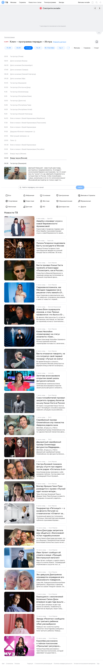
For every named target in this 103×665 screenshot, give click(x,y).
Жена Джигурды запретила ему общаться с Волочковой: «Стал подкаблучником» (50, 533)
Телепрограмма (9, 37)
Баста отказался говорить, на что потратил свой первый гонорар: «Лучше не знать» (50, 356)
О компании (9, 663)
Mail (3, 663)
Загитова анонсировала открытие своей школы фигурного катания (48, 378)
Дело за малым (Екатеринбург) (21, 65)
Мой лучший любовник (18, 136)
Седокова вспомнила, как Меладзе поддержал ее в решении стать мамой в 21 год (49, 290)
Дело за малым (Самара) (19, 70)
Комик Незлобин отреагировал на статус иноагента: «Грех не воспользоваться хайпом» (50, 334)
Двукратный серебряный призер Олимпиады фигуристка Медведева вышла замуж (48, 445)
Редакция (30, 663)
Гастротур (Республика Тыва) (20, 105)
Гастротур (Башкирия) (18, 83)
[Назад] (95, 8)
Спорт (96, 48)
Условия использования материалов (84, 663)
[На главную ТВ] (6, 2)
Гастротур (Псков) (16, 56)
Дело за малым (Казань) (18, 61)
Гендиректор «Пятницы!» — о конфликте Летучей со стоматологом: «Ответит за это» (50, 511)
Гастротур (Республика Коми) (21, 96)
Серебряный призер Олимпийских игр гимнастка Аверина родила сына (50, 422)
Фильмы (77, 48)
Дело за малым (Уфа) (17, 78)
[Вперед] (99, 8)
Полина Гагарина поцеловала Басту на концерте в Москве (50, 244)
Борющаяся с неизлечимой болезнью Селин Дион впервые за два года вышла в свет (50, 599)
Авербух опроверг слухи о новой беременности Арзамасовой (49, 223)
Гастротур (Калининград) (19, 92)
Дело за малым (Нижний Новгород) (23, 74)
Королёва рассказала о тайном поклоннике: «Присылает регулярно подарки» (47, 643)
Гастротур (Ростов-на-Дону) (20, 87)
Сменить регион (60, 42)
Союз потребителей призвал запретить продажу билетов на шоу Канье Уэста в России (50, 400)
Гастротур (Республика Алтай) (21, 109)
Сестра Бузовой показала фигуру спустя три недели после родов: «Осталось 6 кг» (50, 466)
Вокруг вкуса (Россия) (18, 158)
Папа (12, 140)
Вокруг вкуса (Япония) (18, 153)
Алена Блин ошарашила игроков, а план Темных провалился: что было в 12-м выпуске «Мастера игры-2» (50, 312)
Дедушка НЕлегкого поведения (21, 131)
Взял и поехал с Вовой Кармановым (23, 127)
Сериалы (87, 48)
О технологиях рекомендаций (43, 663)
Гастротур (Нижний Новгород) (21, 114)
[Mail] (3, 2)
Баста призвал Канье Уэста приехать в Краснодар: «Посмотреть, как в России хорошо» (49, 268)
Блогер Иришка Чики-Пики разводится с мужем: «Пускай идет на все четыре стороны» (50, 489)
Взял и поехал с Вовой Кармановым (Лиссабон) (27, 149)
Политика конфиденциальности (63, 663)
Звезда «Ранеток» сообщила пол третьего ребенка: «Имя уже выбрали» (50, 621)
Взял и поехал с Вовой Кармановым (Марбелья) (27, 118)
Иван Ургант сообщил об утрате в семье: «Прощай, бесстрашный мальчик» (49, 555)
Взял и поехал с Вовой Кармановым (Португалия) (28, 123)
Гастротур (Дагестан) (18, 100)
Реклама (17, 663)
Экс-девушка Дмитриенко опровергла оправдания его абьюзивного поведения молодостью (50, 577)
